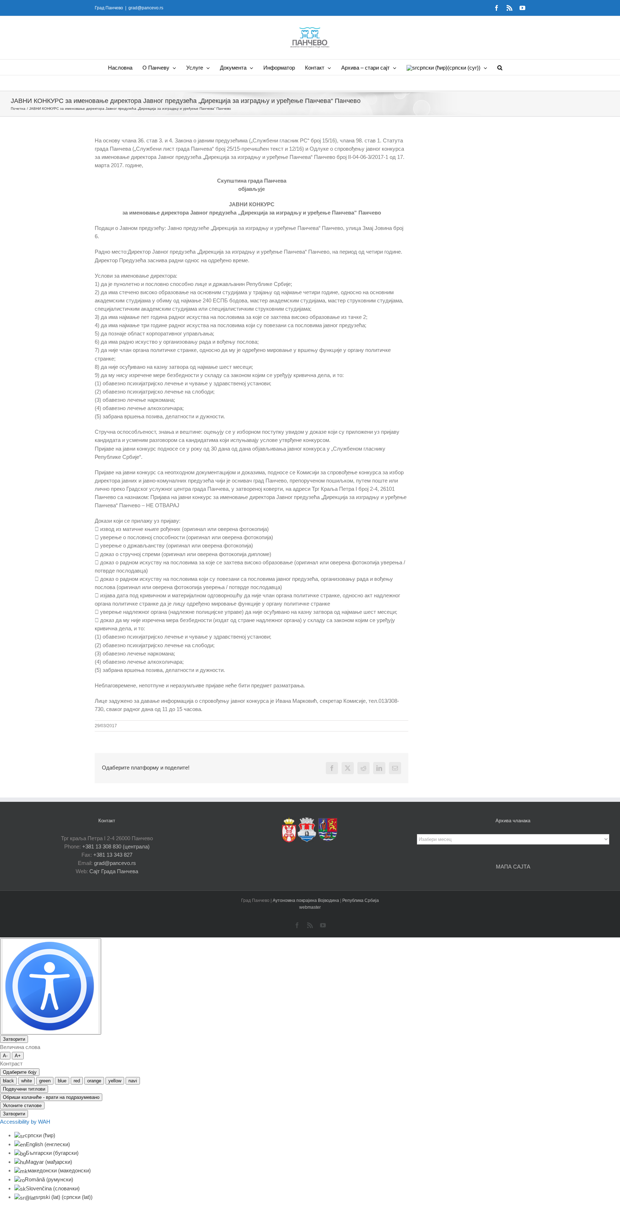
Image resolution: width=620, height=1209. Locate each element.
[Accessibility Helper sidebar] (50, 986)
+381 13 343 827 (112, 855)
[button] (499, 67)
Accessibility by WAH (25, 1122)
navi (132, 1080)
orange (94, 1080)
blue (62, 1080)
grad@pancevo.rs (145, 7)
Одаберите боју (20, 1072)
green (45, 1080)
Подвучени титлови (24, 1089)
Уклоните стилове (22, 1105)
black (8, 1080)
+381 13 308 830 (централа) (116, 846)
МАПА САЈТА (513, 867)
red (77, 1080)
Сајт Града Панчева (113, 871)
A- (5, 1055)
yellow (114, 1080)
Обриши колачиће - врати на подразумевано (51, 1097)
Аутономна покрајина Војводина (306, 900)
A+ (18, 1055)
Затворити (14, 1039)
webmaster (310, 907)
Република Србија (360, 900)
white (26, 1080)
